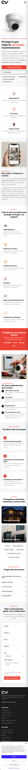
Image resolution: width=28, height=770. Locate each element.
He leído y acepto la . (12, 673)
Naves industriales (18, 546)
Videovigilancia (5, 710)
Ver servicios (7, 72)
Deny (14, 760)
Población (6, 646)
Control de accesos (7, 715)
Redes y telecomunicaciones (9, 720)
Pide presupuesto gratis (14, 67)
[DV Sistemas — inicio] (5, 2)
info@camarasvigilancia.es (9, 702)
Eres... (5, 653)
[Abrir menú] (25, 2)
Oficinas (7, 546)
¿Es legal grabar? (7, 595)
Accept (14, 756)
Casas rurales (20, 549)
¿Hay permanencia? (7, 591)
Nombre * (6, 626)
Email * (6, 639)
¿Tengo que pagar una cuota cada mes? (11, 577)
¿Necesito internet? (7, 582)
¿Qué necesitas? (8, 659)
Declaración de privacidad (14, 768)
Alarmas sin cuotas (6, 713)
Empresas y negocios (7, 732)
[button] (26, 743)
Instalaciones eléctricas (8, 723)
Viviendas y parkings (7, 730)
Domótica (4, 718)
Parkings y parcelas (14, 557)
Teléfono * (6, 632)
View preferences (14, 764)
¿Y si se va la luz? (7, 586)
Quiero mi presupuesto (12, 678)
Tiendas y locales (8, 549)
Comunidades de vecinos (14, 553)
